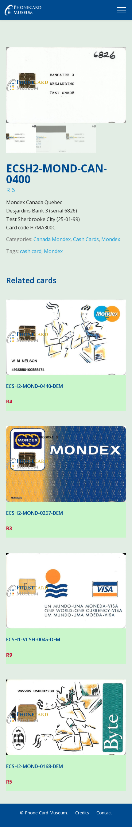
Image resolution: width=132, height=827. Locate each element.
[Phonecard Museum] (23, 11)
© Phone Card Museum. (44, 813)
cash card (30, 251)
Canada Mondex (52, 239)
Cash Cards (86, 239)
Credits (82, 813)
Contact (104, 813)
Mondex (110, 239)
